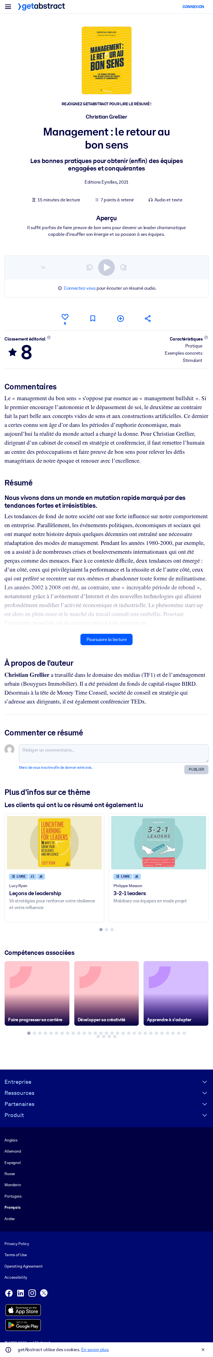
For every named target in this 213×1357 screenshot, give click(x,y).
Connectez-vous (79, 288)
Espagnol (12, 1162)
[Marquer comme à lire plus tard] (92, 318)
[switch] (106, 267)
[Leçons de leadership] (54, 842)
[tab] (101, 929)
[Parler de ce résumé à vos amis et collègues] (148, 318)
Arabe (9, 1218)
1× (43, 267)
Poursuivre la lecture (107, 639)
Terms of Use (15, 1255)
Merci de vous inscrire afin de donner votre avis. (55, 767)
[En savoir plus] (49, 337)
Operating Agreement (23, 1266)
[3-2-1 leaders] (158, 842)
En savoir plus (94, 1349)
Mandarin (12, 1185)
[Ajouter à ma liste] (120, 318)
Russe (9, 1173)
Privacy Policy (16, 1243)
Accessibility (15, 1277)
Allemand (12, 1151)
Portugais (13, 1196)
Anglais (10, 1140)
